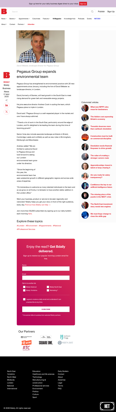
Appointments (23, 19)
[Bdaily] (4, 11)
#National (57, 225)
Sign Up (83, 3)
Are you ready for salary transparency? (100, 176)
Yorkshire (11, 374)
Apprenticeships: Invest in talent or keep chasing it (101, 166)
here (30, 213)
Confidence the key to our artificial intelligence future (101, 185)
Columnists (36, 19)
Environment (38, 388)
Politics (35, 391)
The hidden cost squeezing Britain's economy (102, 117)
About (3, 24)
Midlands (10, 380)
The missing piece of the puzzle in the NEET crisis (101, 195)
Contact (12, 24)
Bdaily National (31, 287)
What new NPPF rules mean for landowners (100, 108)
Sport (35, 397)
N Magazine (57, 19)
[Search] (92, 11)
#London (20, 225)
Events (89, 19)
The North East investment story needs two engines (101, 205)
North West (11, 377)
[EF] (26, 337)
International (12, 388)
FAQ (59, 388)
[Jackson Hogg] (65, 337)
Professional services (41, 385)
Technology (37, 377)
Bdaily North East (56, 287)
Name (24, 265)
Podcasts (81, 19)
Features (46, 19)
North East (11, 371)
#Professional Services (26, 229)
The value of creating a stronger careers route (100, 156)
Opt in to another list (29, 283)
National (10, 385)
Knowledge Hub (69, 19)
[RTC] (26, 348)
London (10, 382)
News (3, 19)
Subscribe (46, 309)
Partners (21, 24)
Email (24, 274)
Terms (60, 385)
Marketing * (54, 290)
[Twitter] (6, 111)
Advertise (31, 24)
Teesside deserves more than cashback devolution (101, 127)
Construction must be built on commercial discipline (101, 137)
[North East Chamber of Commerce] (65, 342)
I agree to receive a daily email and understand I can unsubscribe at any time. (43, 300)
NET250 (97, 19)
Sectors (12, 19)
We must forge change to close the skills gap (101, 214)
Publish (101, 11)
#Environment (31, 225)
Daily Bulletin (63, 371)
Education (36, 371)
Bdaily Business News (6, 88)
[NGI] (46, 337)
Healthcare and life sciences (43, 374)
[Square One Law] (46, 342)
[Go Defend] (26, 342)
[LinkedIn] (6, 105)
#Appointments (45, 225)
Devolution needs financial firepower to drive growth (101, 146)
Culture (36, 394)
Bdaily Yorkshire (31, 290)
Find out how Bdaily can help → (37, 204)
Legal (60, 382)
